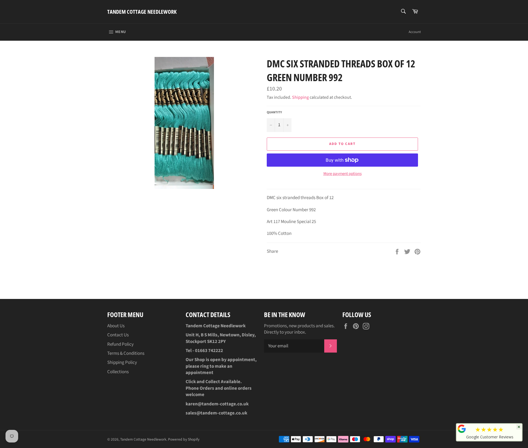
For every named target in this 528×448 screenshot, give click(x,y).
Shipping (300, 97)
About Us (116, 326)
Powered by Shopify (183, 439)
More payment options (342, 174)
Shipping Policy (122, 362)
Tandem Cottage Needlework (142, 11)
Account (415, 31)
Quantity (274, 112)
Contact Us (118, 335)
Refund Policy (120, 344)
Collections (118, 372)
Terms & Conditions (125, 353)
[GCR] (462, 429)
